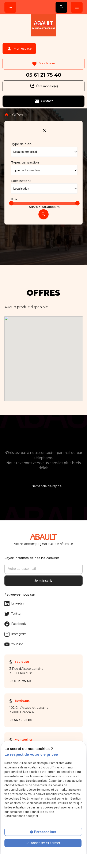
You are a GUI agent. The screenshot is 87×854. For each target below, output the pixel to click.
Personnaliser (45, 832)
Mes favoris (43, 63)
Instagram (18, 634)
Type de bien (21, 144)
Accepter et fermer (45, 843)
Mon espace (19, 48)
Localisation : (21, 181)
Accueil (6, 115)
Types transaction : (25, 162)
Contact (43, 101)
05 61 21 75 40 (43, 75)
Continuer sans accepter (21, 816)
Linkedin (17, 603)
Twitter (16, 614)
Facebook (18, 624)
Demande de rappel (46, 486)
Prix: (14, 199)
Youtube (17, 644)
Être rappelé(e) (43, 86)
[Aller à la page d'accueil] (43, 26)
